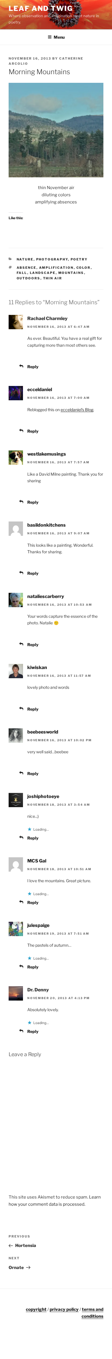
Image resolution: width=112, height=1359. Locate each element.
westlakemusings (46, 454)
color (83, 268)
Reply (32, 366)
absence (26, 268)
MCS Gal (36, 861)
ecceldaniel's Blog (77, 409)
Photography (52, 259)
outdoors (28, 278)
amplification (56, 268)
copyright (36, 1309)
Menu (59, 37)
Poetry (79, 259)
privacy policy (64, 1309)
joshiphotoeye (43, 796)
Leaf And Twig (41, 8)
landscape (43, 273)
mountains (71, 273)
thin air (52, 278)
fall (22, 273)
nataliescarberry (45, 596)
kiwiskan (37, 667)
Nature (25, 259)
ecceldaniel (39, 389)
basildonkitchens (46, 525)
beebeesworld (42, 732)
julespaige (38, 925)
